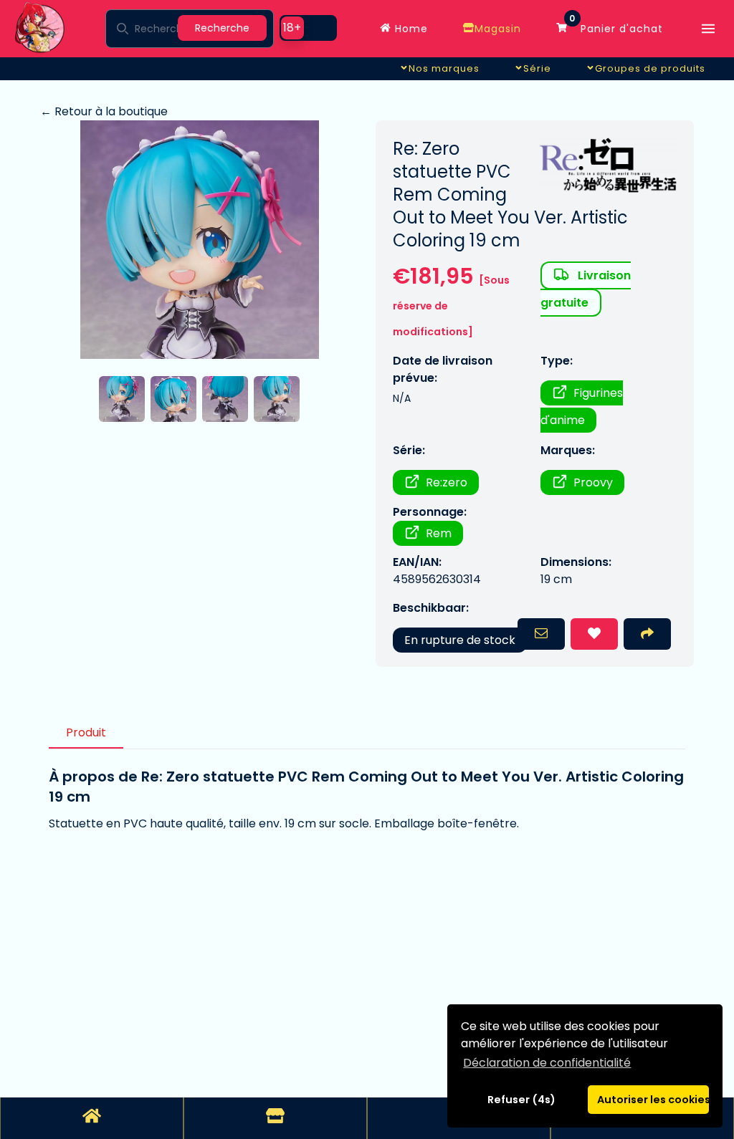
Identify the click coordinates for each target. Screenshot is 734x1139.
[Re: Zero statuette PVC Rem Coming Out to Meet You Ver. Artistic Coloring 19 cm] (199, 239)
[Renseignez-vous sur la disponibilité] (541, 634)
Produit (86, 732)
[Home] (92, 1118)
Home (409, 28)
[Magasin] (275, 1118)
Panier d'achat (616, 25)
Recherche (222, 28)
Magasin (498, 28)
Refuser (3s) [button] (522, 1099)
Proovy (593, 482)
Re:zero (446, 482)
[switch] (308, 28)
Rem (439, 533)
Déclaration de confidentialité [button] (547, 1062)
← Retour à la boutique (104, 111)
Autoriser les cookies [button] (653, 1099)
